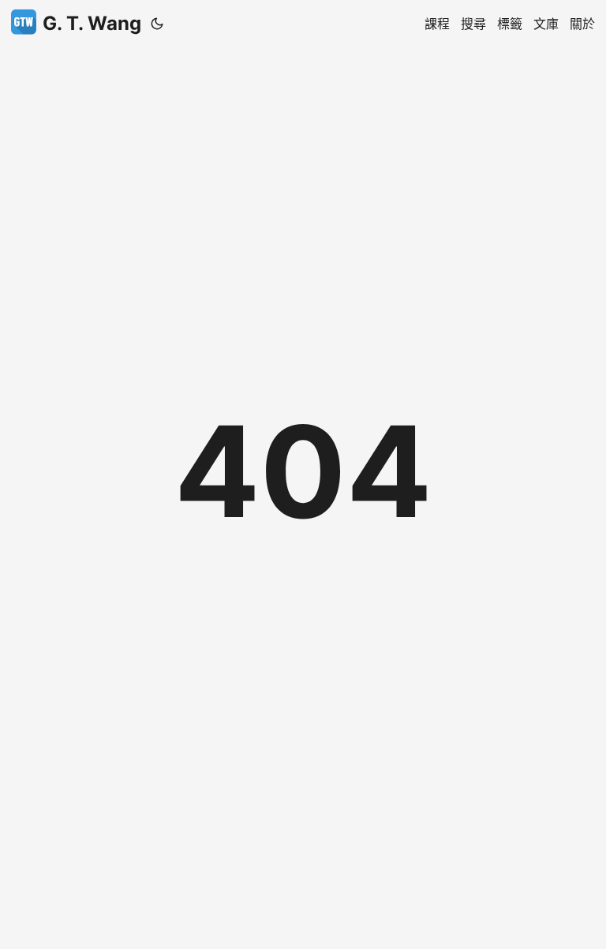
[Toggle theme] (157, 23)
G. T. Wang (92, 23)
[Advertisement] (303, 82)
